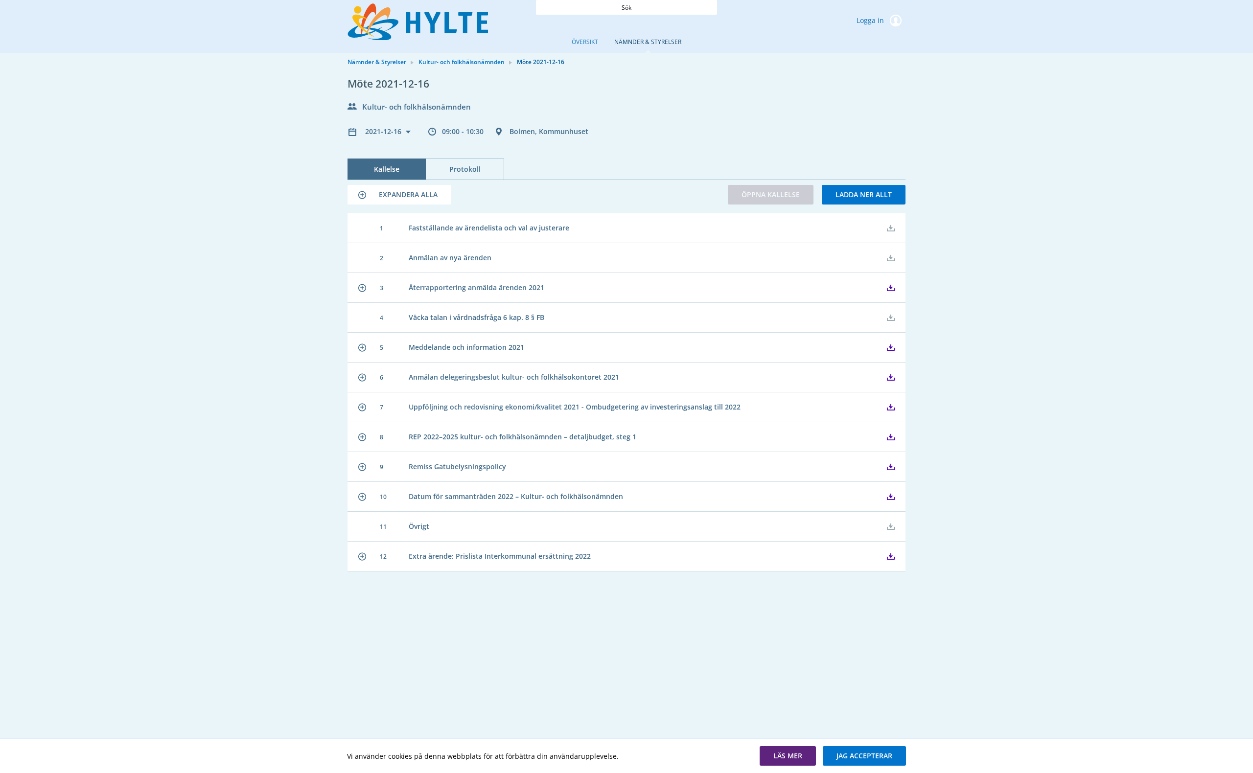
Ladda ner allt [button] (863, 194)
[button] (399, 195)
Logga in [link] (871, 20)
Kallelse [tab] (386, 169)
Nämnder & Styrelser (647, 42)
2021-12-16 (384, 131)
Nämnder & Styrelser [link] (377, 62)
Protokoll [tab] (465, 169)
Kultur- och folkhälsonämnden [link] (461, 62)
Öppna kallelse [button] (771, 194)
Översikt (585, 42)
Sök (626, 7)
